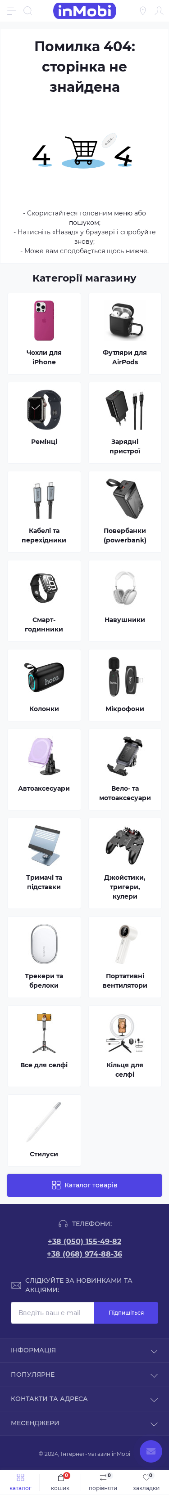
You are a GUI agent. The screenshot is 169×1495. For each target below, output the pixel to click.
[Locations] (142, 10)
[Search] (27, 10)
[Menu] (11, 10)
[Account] (159, 10)
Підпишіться (126, 1312)
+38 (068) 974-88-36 (84, 1254)
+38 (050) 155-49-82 (84, 1241)
